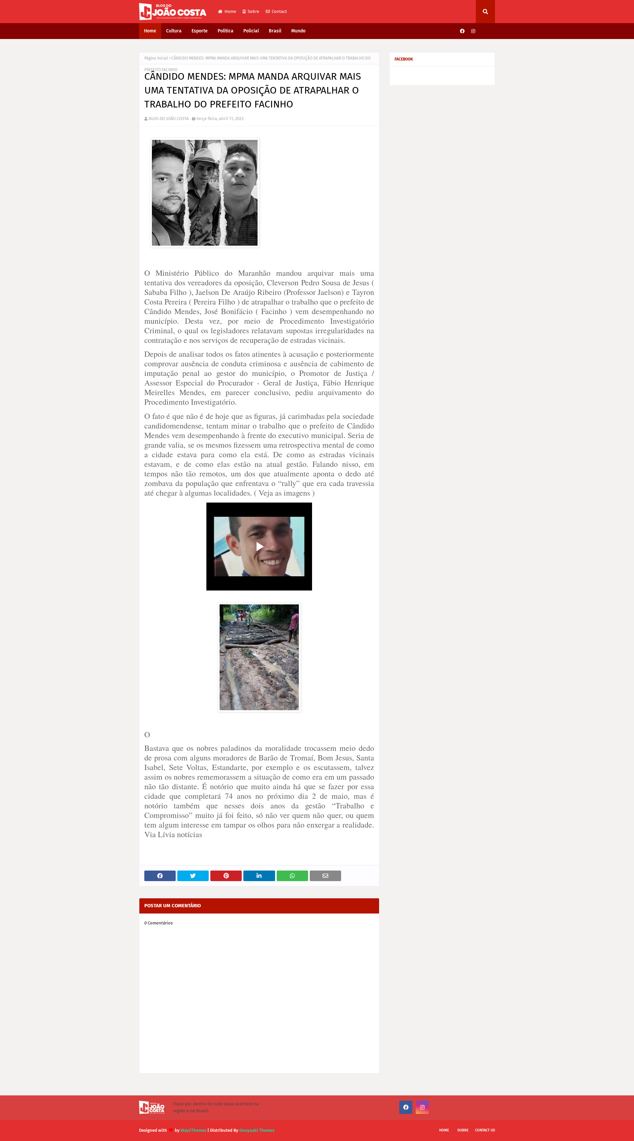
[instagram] (473, 31)
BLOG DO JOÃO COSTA (169, 118)
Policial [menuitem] (251, 31)
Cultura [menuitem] (174, 31)
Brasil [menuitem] (275, 31)
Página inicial (156, 58)
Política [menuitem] (225, 31)
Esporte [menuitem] (200, 31)
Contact (279, 11)
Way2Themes (193, 1130)
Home (230, 11)
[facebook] (462, 31)
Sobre (253, 11)
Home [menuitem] (150, 31)
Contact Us (485, 1130)
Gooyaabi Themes (256, 1130)
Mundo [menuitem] (298, 31)
